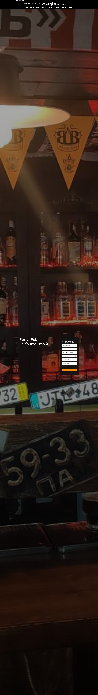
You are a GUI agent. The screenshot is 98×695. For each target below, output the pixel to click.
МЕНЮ (27, 7)
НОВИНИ (32, 7)
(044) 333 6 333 (68, 4)
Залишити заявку (69, 369)
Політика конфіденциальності (67, 372)
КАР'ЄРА (64, 7)
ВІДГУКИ (70, 7)
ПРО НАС (50, 7)
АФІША (37, 7)
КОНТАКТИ (57, 7)
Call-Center (59, 4)
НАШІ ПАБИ (44, 7)
